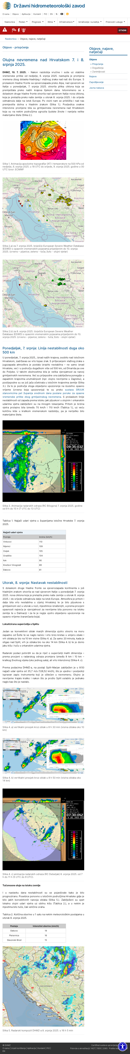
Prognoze (37, 22)
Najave (93, 76)
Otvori (122, 30)
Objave (15, 14)
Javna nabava (96, 87)
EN (51, 14)
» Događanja (97, 67)
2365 (105, 1048)
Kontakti (37, 14)
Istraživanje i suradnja (89, 22)
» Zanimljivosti (97, 71)
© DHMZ (7, 1045)
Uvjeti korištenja (18, 1048)
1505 (99, 1048)
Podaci (22, 22)
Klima (50, 22)
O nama (6, 14)
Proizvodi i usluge (114, 22)
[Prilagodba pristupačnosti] (122, 1046)
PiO (45, 14)
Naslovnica (10, 22)
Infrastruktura (65, 22)
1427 (93, 1048)
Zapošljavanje (96, 82)
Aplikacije (26, 14)
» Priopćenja (96, 64)
